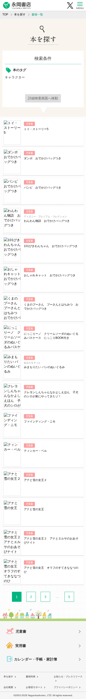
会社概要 (8, 687)
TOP (5, 14)
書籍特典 (30, 676)
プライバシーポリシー (66, 687)
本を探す (20, 14)
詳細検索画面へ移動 (43, 98)
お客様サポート (34, 687)
